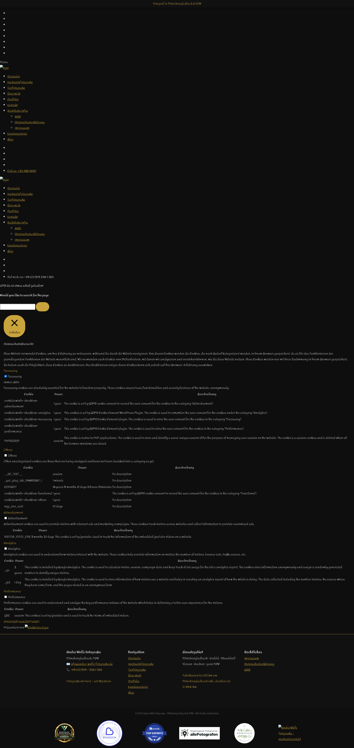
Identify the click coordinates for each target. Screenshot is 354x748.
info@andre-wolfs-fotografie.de (92, 664)
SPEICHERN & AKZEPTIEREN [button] (21, 622)
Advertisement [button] (13, 512)
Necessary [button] (10, 371)
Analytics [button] (10, 543)
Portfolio (13, 99)
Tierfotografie (16, 88)
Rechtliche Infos (17, 111)
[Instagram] (9, 159)
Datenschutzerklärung (30, 122)
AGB (18, 116)
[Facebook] (9, 148)
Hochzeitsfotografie (20, 82)
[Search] (42, 306)
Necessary (15, 376)
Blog (10, 139)
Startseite (13, 76)
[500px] (9, 165)
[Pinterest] (9, 265)
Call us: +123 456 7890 (21, 171)
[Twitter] (9, 154)
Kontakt (12, 105)
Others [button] (8, 450)
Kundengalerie (17, 134)
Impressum (22, 128)
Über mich (13, 93)
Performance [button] (12, 591)
